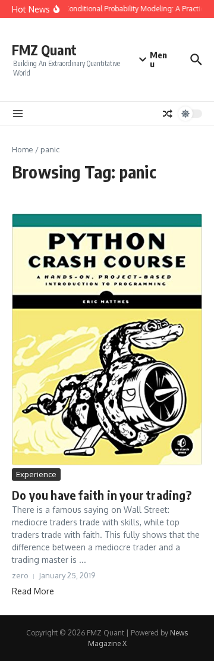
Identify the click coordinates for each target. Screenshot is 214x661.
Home (22, 149)
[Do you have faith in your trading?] (107, 339)
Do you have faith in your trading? (101, 494)
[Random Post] (167, 113)
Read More (33, 591)
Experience (36, 474)
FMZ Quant (44, 49)
